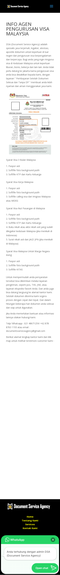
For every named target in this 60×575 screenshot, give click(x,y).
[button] (53, 539)
